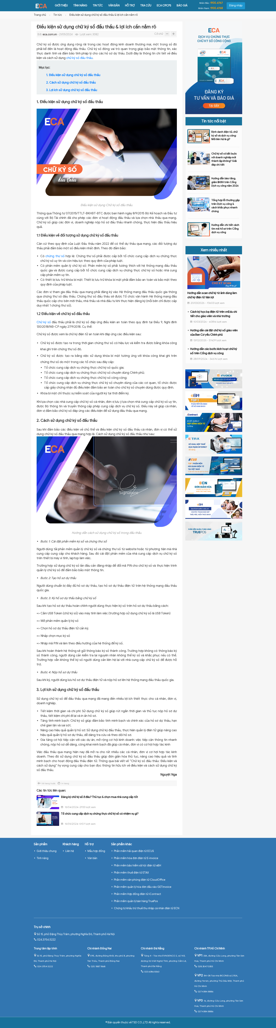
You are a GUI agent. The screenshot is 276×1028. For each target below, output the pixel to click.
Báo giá (182, 5)
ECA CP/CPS (164, 5)
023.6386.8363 (151, 971)
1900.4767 (216, 3)
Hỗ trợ (130, 5)
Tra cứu (145, 5)
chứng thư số (55, 256)
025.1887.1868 (98, 966)
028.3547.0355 (205, 966)
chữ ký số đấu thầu (79, 58)
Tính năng (80, 5)
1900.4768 (216, 8)
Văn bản (114, 5)
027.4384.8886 (205, 991)
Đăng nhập (236, 5)
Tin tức (98, 5)
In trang (65, 783)
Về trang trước (48, 783)
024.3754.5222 (46, 939)
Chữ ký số (44, 322)
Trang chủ (40, 15)
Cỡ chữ (158, 33)
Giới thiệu (61, 5)
